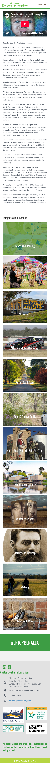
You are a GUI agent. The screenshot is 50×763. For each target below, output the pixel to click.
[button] (40, 4)
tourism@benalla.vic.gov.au (20, 701)
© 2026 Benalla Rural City (25, 761)
